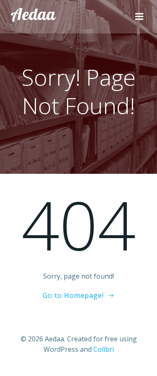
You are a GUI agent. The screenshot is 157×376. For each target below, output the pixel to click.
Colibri (103, 349)
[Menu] (139, 17)
